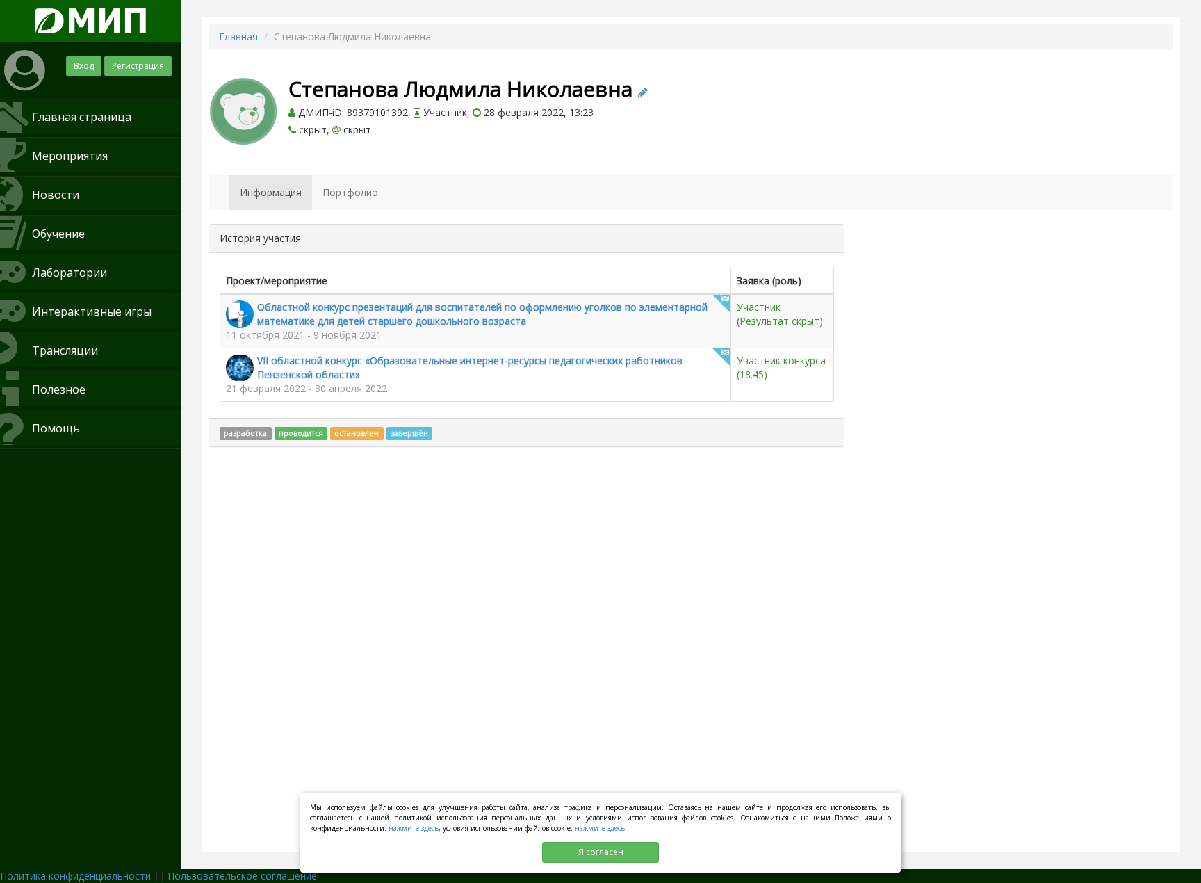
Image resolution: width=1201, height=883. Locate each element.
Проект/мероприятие (276, 280)
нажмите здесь (414, 828)
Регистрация (138, 66)
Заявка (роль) (769, 280)
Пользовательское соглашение (242, 875)
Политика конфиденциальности (75, 875)
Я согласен (600, 852)
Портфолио (350, 192)
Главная (238, 36)
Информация (271, 192)
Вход (84, 66)
